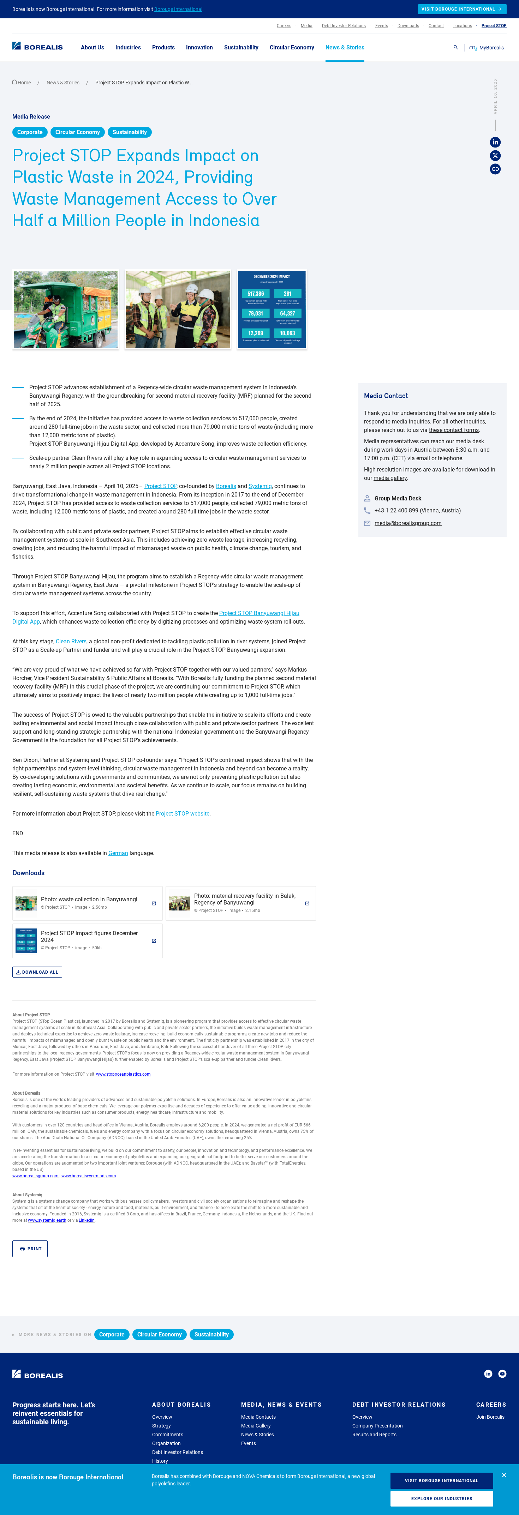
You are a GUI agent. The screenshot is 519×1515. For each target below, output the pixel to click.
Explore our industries (441, 1498)
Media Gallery (256, 1426)
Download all (40, 972)
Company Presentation (377, 1426)
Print (35, 1248)
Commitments (167, 1434)
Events (248, 1443)
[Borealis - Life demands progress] (28, 47)
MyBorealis (491, 47)
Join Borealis (490, 1417)
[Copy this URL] (495, 169)
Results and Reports (374, 1434)
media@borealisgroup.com (408, 523)
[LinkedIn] (488, 1375)
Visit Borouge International (442, 1480)
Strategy (161, 1426)
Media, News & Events (281, 1404)
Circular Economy (77, 132)
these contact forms (454, 430)
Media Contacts (258, 1417)
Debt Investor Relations (177, 1452)
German (118, 853)
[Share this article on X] (495, 156)
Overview (162, 1417)
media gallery (390, 478)
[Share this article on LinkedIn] (495, 142)
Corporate (30, 132)
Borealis (226, 486)
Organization (166, 1443)
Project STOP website (182, 813)
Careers (491, 1404)
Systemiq (260, 486)
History (160, 1461)
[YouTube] (502, 1375)
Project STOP (160, 486)
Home (24, 82)
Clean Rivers (71, 641)
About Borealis (181, 1404)
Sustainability (130, 132)
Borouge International (178, 9)
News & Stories (63, 82)
